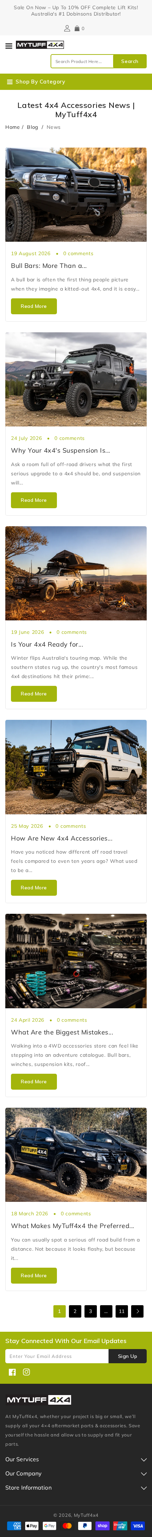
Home (12, 127)
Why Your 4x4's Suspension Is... (60, 450)
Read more (34, 306)
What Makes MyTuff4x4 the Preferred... (72, 1226)
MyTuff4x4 (86, 1515)
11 (122, 1311)
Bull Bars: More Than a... (49, 266)
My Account (66, 28)
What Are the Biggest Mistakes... (62, 1032)
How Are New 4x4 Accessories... (61, 838)
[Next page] (137, 1311)
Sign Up (128, 1356)
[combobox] (99, 61)
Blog (33, 127)
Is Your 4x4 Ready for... (47, 644)
